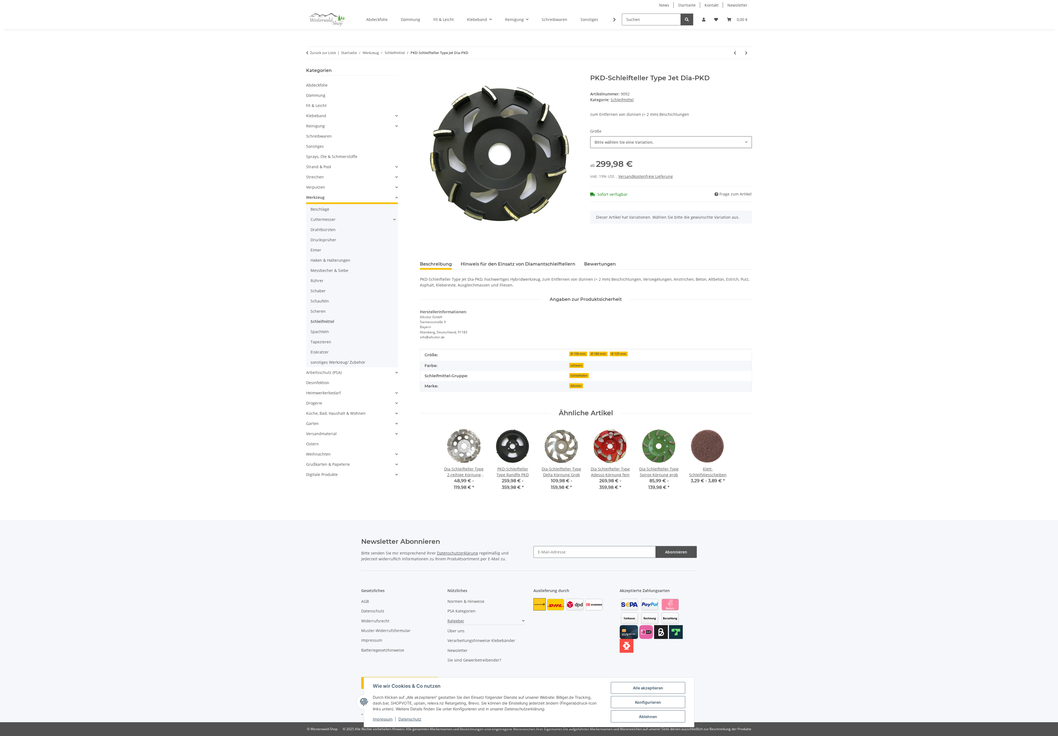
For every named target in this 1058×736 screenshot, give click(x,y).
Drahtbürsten (323, 229)
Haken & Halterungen (330, 260)
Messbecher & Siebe (329, 270)
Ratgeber (455, 620)
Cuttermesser (323, 219)
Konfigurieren (648, 702)
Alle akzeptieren (648, 688)
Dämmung (315, 95)
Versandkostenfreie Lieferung (645, 176)
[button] (704, 19)
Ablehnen (648, 716)
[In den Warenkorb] (424, 71)
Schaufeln (320, 301)
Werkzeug (315, 197)
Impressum (383, 719)
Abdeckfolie (317, 85)
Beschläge (320, 209)
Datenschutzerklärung (457, 553)
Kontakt (712, 5)
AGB (365, 601)
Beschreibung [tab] (436, 264)
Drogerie (314, 403)
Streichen (315, 177)
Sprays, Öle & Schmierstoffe (331, 156)
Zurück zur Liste (323, 52)
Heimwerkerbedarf (323, 392)
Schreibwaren (319, 136)
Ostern (312, 443)
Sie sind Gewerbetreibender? (474, 660)
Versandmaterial (321, 433)
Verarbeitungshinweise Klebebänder (481, 640)
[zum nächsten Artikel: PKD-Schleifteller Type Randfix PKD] (746, 53)
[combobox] (671, 142)
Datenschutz (409, 719)
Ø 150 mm (578, 354)
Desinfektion (317, 382)
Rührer (317, 280)
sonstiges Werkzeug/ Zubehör (338, 362)
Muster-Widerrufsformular (386, 630)
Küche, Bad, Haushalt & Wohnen (336, 413)
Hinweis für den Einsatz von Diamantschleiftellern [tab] (518, 264)
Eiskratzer (320, 352)
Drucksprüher (323, 239)
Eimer (316, 250)
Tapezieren (321, 341)
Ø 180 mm (598, 354)
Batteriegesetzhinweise (382, 650)
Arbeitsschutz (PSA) (324, 372)
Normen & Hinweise (465, 601)
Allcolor (576, 386)
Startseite (687, 5)
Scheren (318, 311)
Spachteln (320, 331)
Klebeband (316, 115)
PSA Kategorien (461, 611)
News (664, 5)
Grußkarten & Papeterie (328, 464)
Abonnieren (676, 552)
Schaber (318, 290)
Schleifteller (579, 376)
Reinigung (315, 126)
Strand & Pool (318, 166)
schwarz (576, 365)
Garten (312, 423)
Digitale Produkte (322, 474)
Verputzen (315, 187)
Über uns (456, 630)
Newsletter (737, 5)
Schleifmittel (622, 99)
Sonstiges (315, 146)
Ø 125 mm (618, 354)
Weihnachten (318, 454)
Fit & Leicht (316, 105)
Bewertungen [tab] (600, 264)
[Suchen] (687, 19)
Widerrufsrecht (375, 620)
